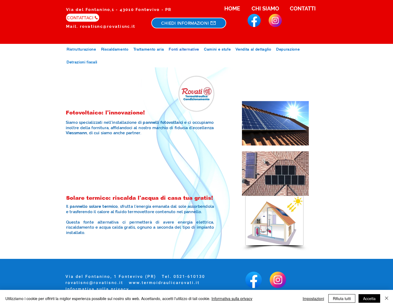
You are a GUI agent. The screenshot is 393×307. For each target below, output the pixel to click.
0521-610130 (189, 276)
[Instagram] (275, 20)
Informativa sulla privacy (97, 289)
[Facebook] (254, 20)
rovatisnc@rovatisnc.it (108, 26)
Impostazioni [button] (313, 298)
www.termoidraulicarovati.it (164, 283)
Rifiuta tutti (342, 298)
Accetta (369, 298)
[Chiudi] (386, 298)
